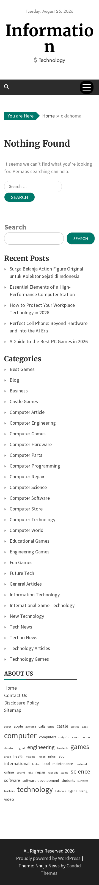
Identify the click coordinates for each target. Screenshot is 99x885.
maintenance (63, 763)
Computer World (26, 530)
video (9, 799)
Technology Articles (30, 648)
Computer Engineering (33, 423)
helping (30, 756)
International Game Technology (42, 605)
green (7, 756)
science (80, 771)
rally (30, 772)
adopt (7, 726)
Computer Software (30, 498)
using (83, 790)
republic (53, 772)
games (79, 746)
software (12, 780)
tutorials (60, 791)
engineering (41, 747)
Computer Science (28, 487)
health (18, 756)
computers (47, 736)
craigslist (64, 737)
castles (75, 726)
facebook (62, 748)
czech (75, 737)
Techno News (23, 637)
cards (51, 726)
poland (20, 772)
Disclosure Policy (21, 703)
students (68, 780)
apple (18, 726)
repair (40, 772)
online (9, 772)
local (46, 763)
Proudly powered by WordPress (49, 858)
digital (21, 748)
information (57, 756)
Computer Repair (27, 476)
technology (35, 789)
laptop (36, 764)
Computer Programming (35, 466)
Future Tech (22, 573)
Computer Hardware (31, 444)
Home (10, 688)
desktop (9, 748)
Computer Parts (26, 455)
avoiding (31, 726)
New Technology (27, 616)
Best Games (22, 369)
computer (20, 735)
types (72, 790)
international (17, 763)
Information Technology (35, 594)
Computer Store (26, 509)
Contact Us (15, 695)
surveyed (83, 781)
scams (64, 772)
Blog (14, 380)
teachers (9, 791)
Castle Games (24, 401)
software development (41, 780)
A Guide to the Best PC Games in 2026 (49, 341)
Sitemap (12, 710)
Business (19, 390)
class (85, 726)
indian (42, 756)
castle (62, 726)
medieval (81, 764)
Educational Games (30, 541)
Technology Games (29, 659)
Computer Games (28, 433)
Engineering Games (30, 551)
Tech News (21, 627)
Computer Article (27, 412)
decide (86, 737)
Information (49, 39)
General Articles (26, 584)
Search (15, 226)
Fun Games (21, 562)
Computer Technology (32, 519)
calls (41, 726)
